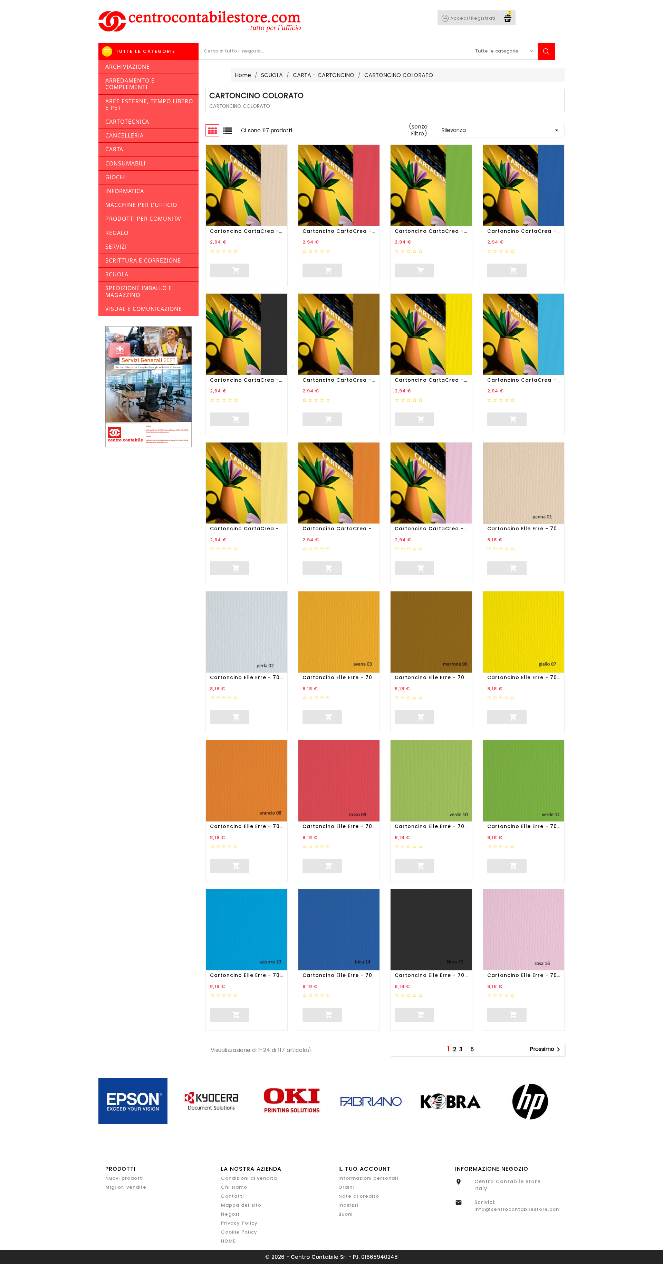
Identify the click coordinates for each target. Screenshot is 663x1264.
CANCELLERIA (124, 135)
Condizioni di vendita (249, 1178)
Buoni (345, 1214)
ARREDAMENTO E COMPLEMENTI (130, 84)
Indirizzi (348, 1205)
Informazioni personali (368, 1178)
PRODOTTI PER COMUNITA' (143, 218)
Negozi (230, 1214)
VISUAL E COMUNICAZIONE (143, 309)
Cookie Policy (239, 1232)
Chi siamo (234, 1187)
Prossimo (546, 1049)
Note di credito (358, 1196)
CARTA (114, 149)
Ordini (346, 1187)
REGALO (116, 233)
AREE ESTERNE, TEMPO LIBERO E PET (149, 104)
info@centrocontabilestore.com (517, 1209)
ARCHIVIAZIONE (127, 66)
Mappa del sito (241, 1205)
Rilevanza (501, 130)
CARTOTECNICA (127, 121)
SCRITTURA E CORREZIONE (143, 260)
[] (210, 269)
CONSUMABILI (125, 163)
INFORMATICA (124, 191)
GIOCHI (115, 177)
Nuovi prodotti (124, 1178)
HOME (228, 1241)
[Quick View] (273, 270)
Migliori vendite (125, 1187)
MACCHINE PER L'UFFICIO (141, 205)
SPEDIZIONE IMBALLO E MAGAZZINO (138, 291)
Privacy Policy (239, 1223)
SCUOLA (116, 274)
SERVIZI (116, 246)
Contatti (232, 1196)
